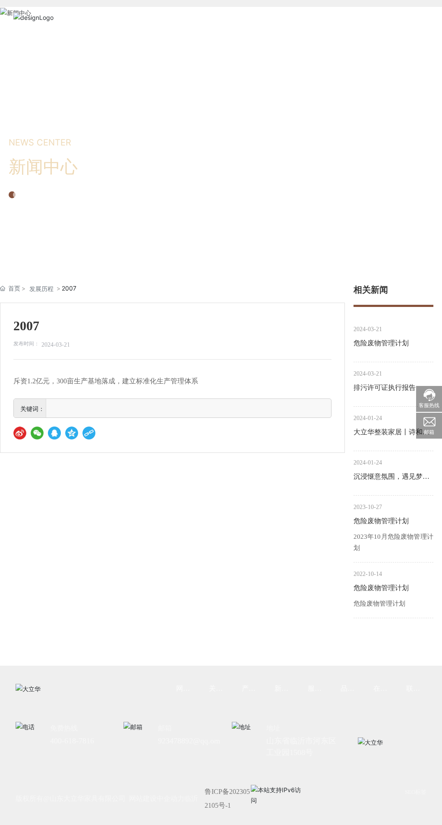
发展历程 (41, 288)
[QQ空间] (71, 433)
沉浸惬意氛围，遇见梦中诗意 (391, 478)
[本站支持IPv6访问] (277, 794)
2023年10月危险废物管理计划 (393, 542)
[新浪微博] (19, 433)
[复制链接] (88, 433)
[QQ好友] (54, 433)
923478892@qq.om (189, 740)
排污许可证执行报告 (385, 387)
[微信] (37, 433)
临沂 (191, 798)
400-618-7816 (72, 740)
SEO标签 (415, 792)
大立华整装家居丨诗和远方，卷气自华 (391, 433)
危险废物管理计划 (381, 343)
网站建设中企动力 (156, 798)
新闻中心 (43, 167)
